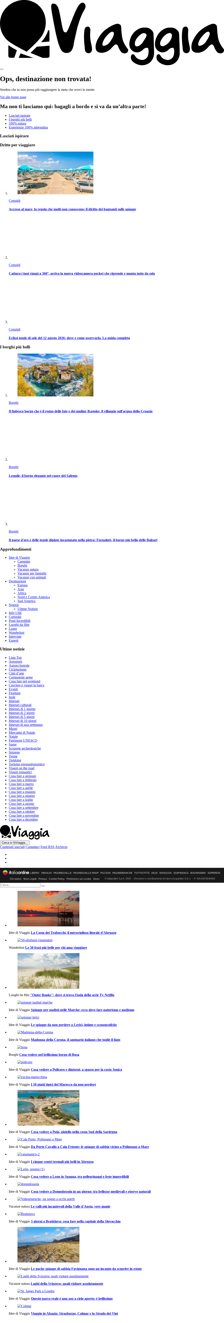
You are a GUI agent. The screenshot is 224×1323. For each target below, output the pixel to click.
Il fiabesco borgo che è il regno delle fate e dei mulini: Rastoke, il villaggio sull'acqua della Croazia (80, 411)
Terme (13, 756)
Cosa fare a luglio (21, 800)
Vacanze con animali (32, 577)
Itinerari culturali (20, 705)
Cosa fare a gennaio (22, 776)
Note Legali (30, 878)
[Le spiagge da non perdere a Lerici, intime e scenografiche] (116, 1017)
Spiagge (14, 752)
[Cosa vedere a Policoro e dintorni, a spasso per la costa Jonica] (116, 1062)
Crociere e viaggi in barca (26, 685)
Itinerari (14, 701)
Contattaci (33, 847)
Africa (22, 593)
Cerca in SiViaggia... (15, 842)
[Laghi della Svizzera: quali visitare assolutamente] (116, 1276)
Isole (12, 697)
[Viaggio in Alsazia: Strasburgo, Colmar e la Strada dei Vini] (116, 1306)
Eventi (13, 689)
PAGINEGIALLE (63, 873)
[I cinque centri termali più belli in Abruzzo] (116, 1154)
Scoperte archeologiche (25, 748)
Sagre (13, 744)
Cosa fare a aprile (21, 788)
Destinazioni (17, 581)
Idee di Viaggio (19, 557)
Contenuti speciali (12, 847)
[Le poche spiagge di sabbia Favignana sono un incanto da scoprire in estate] (116, 1245)
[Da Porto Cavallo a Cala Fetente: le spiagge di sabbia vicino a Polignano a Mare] (116, 1139)
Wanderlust (16, 632)
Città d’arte (16, 673)
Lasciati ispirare (19, 115)
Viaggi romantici (20, 772)
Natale (13, 736)
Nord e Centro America (34, 597)
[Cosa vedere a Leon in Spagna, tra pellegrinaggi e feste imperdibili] (116, 1169)
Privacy (42, 878)
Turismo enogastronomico (27, 764)
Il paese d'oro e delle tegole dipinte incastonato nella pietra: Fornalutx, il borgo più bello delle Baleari (83, 540)
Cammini (24, 561)
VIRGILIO (46, 873)
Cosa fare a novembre (24, 815)
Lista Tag (15, 657)
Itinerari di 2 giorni (22, 713)
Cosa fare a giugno (22, 796)
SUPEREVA (214, 873)
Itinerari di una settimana (26, 725)
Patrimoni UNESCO (23, 740)
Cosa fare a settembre (23, 807)
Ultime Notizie (28, 609)
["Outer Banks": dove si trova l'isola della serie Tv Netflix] (116, 971)
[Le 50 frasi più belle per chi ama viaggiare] (116, 940)
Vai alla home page (13, 97)
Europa (23, 585)
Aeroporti (15, 661)
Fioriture (15, 693)
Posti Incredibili (19, 621)
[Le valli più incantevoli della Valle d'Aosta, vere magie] (116, 1199)
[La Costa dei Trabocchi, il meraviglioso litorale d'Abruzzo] (116, 909)
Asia (21, 589)
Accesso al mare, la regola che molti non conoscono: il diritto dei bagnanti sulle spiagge (72, 209)
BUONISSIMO (198, 873)
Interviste (15, 636)
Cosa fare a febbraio (23, 780)
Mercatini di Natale (22, 732)
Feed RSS (47, 847)
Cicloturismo (17, 669)
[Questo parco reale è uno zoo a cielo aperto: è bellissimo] (116, 1291)
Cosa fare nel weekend (24, 681)
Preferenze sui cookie (78, 878)
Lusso (13, 628)
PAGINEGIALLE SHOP (86, 873)
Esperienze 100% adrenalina (28, 127)
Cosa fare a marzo (21, 784)
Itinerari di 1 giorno (22, 709)
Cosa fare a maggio (22, 792)
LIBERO (34, 873)
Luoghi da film (19, 625)
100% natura (17, 123)
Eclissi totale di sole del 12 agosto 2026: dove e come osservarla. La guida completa (69, 338)
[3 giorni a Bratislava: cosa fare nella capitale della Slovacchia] (116, 1214)
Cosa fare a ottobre (22, 811)
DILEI (154, 873)
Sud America (26, 601)
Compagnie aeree (21, 677)
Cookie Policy (57, 878)
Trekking (15, 760)
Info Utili (15, 613)
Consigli (14, 200)
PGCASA (105, 873)
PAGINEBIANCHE (122, 873)
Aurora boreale (19, 665)
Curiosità (15, 617)
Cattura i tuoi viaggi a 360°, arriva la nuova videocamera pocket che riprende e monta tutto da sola (82, 273)
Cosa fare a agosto (21, 804)
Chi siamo (15, 878)
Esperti (13, 640)
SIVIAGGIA (165, 873)
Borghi (13, 403)
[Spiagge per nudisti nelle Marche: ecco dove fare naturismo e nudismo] (116, 1002)
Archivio (61, 847)
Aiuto (96, 878)
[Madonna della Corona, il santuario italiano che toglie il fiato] (116, 1032)
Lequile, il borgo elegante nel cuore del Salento (43, 476)
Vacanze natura (28, 569)
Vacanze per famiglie (32, 573)
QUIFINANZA (181, 873)
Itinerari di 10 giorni (22, 721)
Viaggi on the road (21, 768)
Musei (13, 728)
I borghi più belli (20, 119)
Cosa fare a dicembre (23, 819)
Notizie (14, 605)
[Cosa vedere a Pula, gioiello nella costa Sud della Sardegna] (116, 1108)
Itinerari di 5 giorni (22, 717)
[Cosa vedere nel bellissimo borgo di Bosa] (116, 1047)
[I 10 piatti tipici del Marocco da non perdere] (116, 1077)
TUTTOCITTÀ (142, 873)
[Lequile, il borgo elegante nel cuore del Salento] (116, 440)
